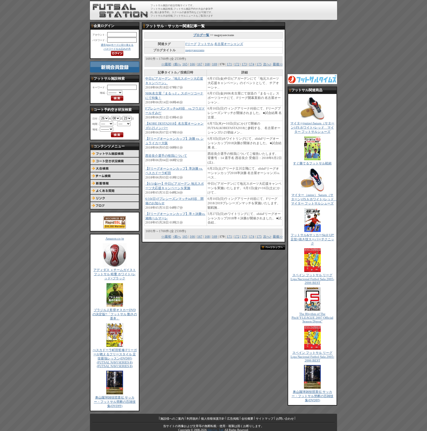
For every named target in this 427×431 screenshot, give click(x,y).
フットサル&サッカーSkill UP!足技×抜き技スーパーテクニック (312, 239)
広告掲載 (233, 418)
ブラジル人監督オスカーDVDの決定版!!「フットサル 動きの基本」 (114, 314)
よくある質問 (114, 191)
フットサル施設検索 (114, 154)
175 (259, 64)
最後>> (278, 64)
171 (229, 64)
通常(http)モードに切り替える (117, 45)
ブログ (114, 205)
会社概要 (247, 418)
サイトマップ (265, 418)
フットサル (205, 44)
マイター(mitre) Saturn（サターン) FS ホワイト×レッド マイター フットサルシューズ (312, 128)
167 (199, 64)
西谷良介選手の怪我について (166, 156)
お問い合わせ (285, 418)
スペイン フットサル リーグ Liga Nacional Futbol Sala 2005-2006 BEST (312, 279)
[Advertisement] (278, 10)
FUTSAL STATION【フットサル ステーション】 (120, 10)
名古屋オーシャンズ (228, 44)
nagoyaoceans (194, 50)
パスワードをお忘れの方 (117, 48)
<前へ (177, 64)
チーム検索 (114, 176)
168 (207, 64)
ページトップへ (272, 247)
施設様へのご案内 (172, 418)
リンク (114, 198)
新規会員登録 (114, 66)
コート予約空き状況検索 (114, 161)
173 (244, 64)
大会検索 (114, 168)
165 (185, 64)
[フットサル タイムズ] (312, 79)
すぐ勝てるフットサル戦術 (312, 163)
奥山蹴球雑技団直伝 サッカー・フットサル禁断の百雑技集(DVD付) (115, 402)
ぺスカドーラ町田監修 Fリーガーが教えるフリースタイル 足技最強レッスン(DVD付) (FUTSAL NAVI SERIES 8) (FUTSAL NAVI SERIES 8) (115, 358)
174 (251, 64)
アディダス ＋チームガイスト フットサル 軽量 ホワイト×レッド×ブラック (114, 274)
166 (192, 64)
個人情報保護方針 (213, 418)
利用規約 (192, 418)
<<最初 (166, 64)
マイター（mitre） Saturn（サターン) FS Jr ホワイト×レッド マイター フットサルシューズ (314, 199)
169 (214, 64)
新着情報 (114, 183)
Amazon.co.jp (115, 238)
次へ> (267, 64)
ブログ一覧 (201, 35)
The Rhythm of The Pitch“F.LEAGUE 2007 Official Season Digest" (312, 317)
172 (236, 64)
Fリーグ (191, 44)
